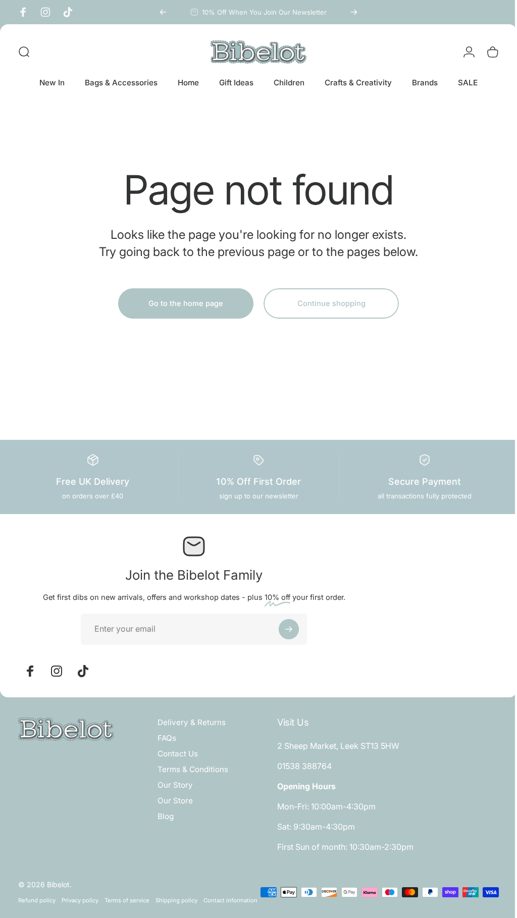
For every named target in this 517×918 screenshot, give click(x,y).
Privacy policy (80, 900)
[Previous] (163, 12)
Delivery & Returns (192, 722)
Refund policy (37, 900)
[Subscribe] (289, 629)
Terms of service (127, 900)
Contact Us (178, 753)
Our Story (175, 785)
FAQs (167, 738)
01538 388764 (302, 766)
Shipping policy (176, 900)
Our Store (175, 800)
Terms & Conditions (193, 769)
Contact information (45, 913)
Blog (166, 816)
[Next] (354, 12)
